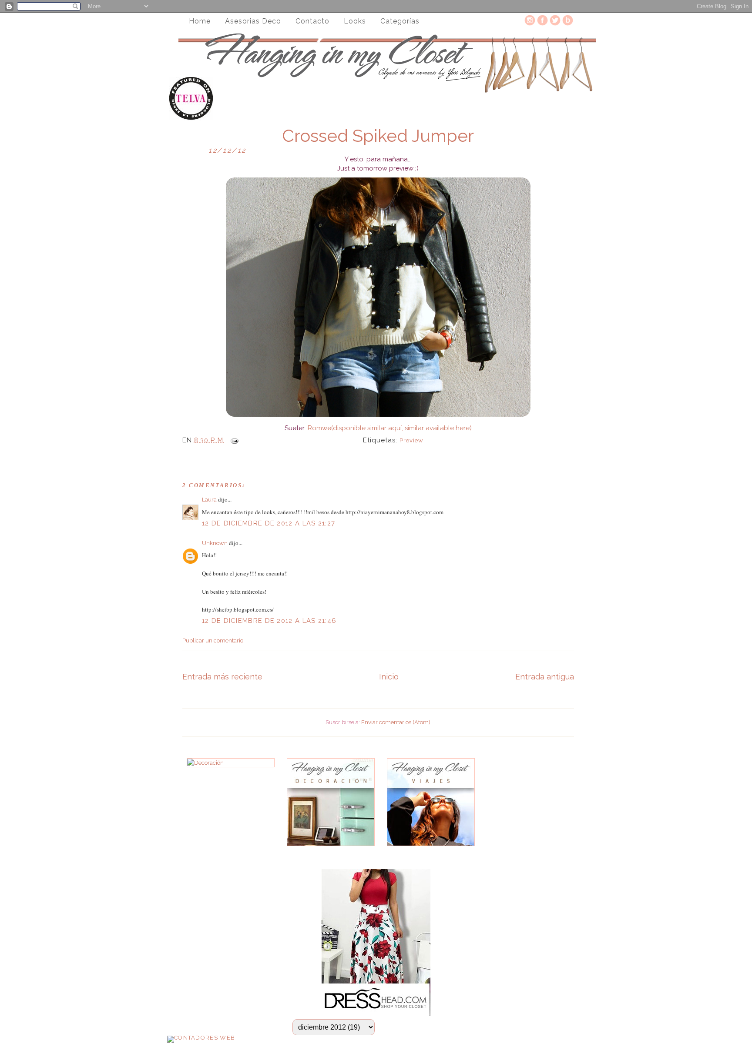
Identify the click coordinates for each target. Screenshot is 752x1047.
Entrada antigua (544, 676)
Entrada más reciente (222, 676)
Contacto (312, 21)
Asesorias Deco (253, 21)
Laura (209, 499)
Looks (355, 21)
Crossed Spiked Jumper (378, 135)
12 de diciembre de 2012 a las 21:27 (269, 523)
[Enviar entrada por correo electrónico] (232, 440)
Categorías (400, 21)
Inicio (389, 676)
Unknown (215, 543)
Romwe (319, 428)
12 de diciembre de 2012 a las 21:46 (269, 621)
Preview (411, 440)
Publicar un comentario (212, 640)
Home (200, 21)
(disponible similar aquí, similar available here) (401, 428)
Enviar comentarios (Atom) (395, 722)
